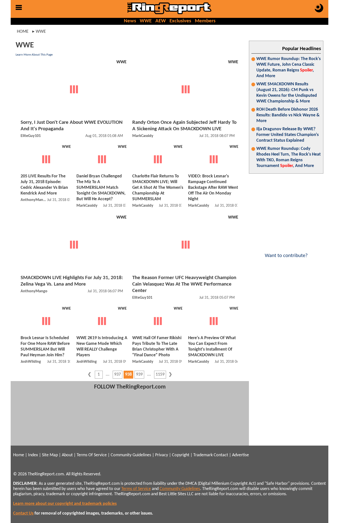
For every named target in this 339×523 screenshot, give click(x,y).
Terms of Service (136, 489)
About (67, 455)
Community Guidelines (131, 455)
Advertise (240, 455)
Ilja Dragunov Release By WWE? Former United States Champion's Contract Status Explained (287, 135)
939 (139, 374)
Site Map (50, 455)
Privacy (161, 455)
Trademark (203, 455)
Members (205, 21)
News (130, 21)
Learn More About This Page (34, 54)
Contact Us (23, 513)
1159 (160, 374)
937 (117, 374)
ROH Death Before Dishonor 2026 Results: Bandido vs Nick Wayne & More (288, 115)
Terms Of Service (92, 455)
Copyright (180, 455)
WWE (146, 21)
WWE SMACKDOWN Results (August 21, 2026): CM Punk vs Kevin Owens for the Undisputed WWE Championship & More (286, 93)
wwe (41, 31)
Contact (221, 455)
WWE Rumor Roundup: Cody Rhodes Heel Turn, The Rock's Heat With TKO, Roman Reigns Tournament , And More (288, 157)
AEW (160, 21)
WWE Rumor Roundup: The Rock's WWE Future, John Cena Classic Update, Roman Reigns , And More (288, 67)
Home (23, 31)
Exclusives (180, 21)
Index (33, 455)
